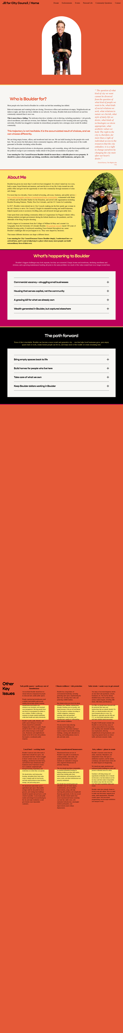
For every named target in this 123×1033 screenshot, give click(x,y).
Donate (56, 3)
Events (77, 3)
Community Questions (104, 3)
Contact (118, 3)
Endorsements (67, 3)
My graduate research (54, 226)
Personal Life (88, 3)
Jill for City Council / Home (20, 3)
